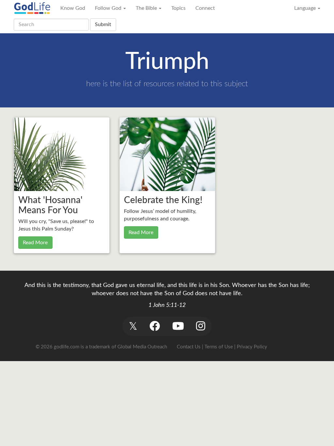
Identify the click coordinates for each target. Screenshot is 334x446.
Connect (205, 8)
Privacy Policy (252, 346)
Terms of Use (219, 346)
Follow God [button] (109, 8)
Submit (103, 24)
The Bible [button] (147, 8)
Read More (35, 242)
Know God (72, 8)
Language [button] (305, 8)
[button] (133, 326)
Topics (178, 8)
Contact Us (189, 346)
